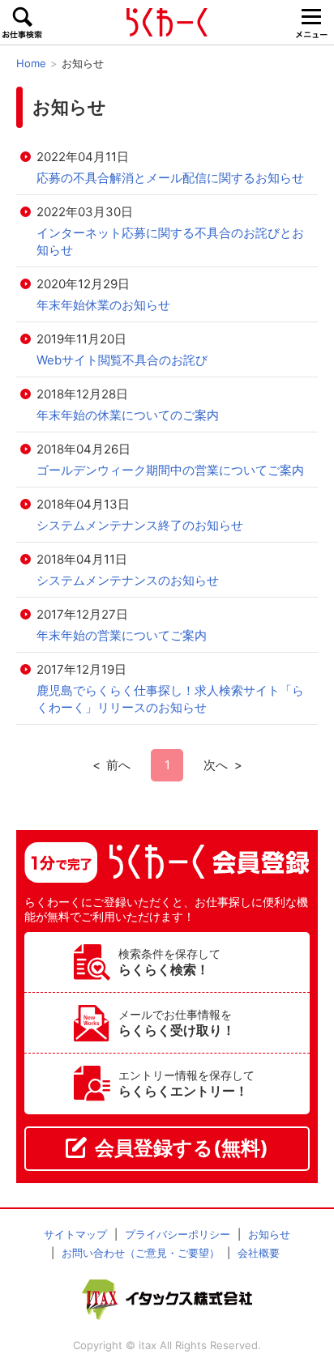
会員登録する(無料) (181, 1148)
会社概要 (259, 1252)
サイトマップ (75, 1234)
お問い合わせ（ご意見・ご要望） (141, 1252)
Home (31, 63)
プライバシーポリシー (177, 1234)
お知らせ (269, 1234)
